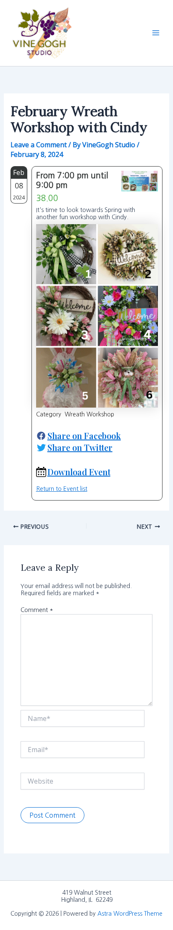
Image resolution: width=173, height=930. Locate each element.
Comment (37, 610)
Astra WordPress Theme (130, 914)
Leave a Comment (38, 144)
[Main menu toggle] (156, 33)
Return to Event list (61, 489)
